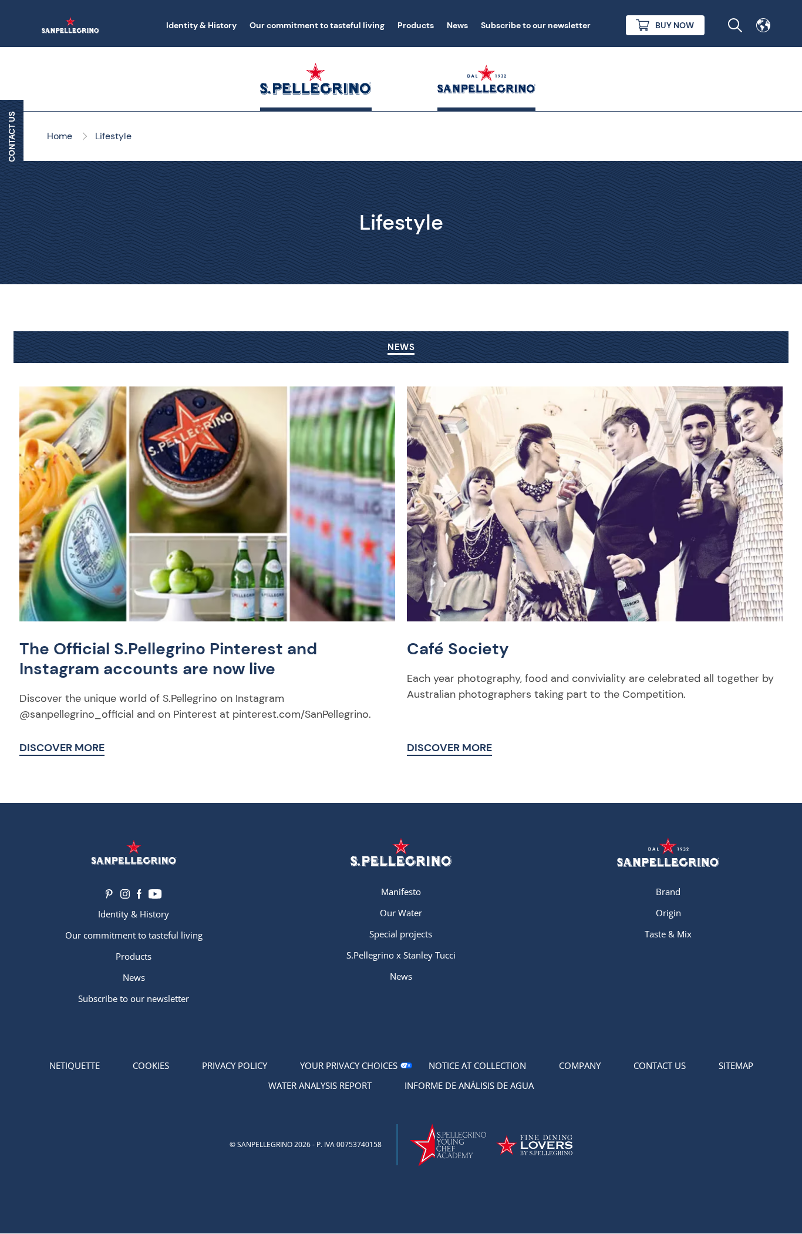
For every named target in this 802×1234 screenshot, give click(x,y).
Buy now (674, 25)
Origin (668, 913)
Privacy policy (234, 1065)
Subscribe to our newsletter (536, 25)
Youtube (155, 894)
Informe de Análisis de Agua (469, 1085)
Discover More (62, 748)
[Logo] (133, 852)
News (457, 25)
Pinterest (109, 894)
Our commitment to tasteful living (317, 25)
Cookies (151, 1065)
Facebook (139, 894)
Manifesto (401, 891)
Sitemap (736, 1065)
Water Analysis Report (320, 1085)
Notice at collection (477, 1065)
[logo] (400, 852)
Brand (668, 891)
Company (580, 1065)
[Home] (73, 25)
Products (415, 25)
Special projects (400, 934)
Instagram (125, 894)
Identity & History (201, 25)
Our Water (401, 913)
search (735, 25)
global (763, 25)
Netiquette (74, 1065)
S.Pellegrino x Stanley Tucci (401, 955)
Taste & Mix (668, 934)
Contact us (659, 1065)
